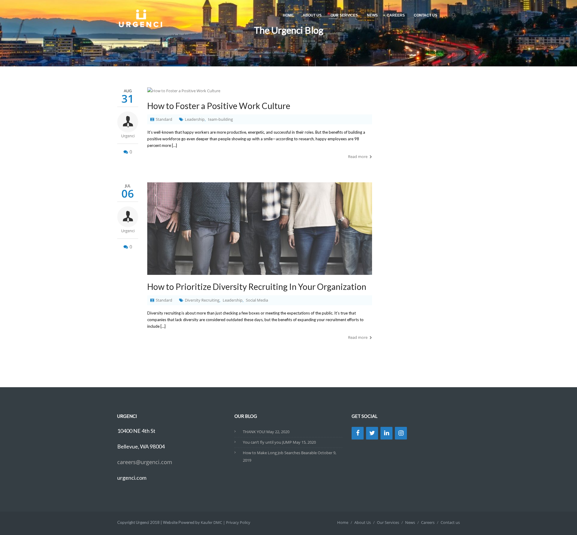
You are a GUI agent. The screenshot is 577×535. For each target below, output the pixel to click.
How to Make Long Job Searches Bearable (280, 452)
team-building (220, 119)
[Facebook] (358, 433)
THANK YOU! (254, 431)
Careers (396, 15)
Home (288, 15)
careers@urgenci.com (144, 462)
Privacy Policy (238, 522)
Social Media (257, 300)
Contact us (425, 15)
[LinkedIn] (386, 433)
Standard (164, 119)
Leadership (195, 119)
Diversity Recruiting (202, 300)
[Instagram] (401, 433)
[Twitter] (372, 433)
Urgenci (128, 135)
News (372, 15)
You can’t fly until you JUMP (267, 442)
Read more (358, 156)
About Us (312, 15)
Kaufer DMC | (213, 522)
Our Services (344, 15)
